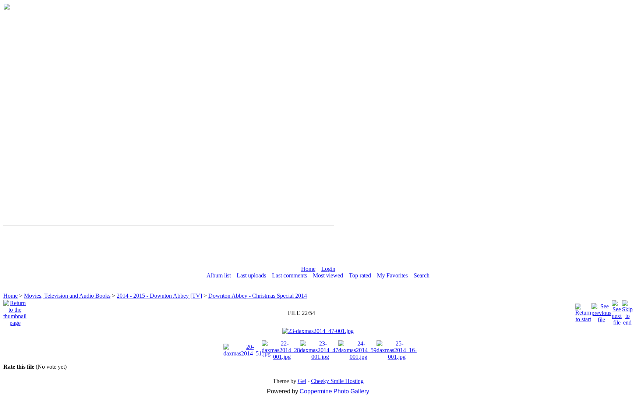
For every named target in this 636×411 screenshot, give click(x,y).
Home (308, 269)
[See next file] (617, 311)
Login (328, 269)
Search (422, 275)
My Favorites (392, 275)
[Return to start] (583, 311)
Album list (218, 275)
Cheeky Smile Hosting (337, 381)
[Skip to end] (627, 311)
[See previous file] (601, 311)
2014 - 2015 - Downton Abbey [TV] (159, 296)
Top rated (360, 275)
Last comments (289, 275)
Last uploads (251, 275)
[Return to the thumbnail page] (14, 311)
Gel (302, 381)
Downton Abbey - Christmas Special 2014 (257, 296)
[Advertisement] (318, 242)
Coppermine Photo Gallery (334, 391)
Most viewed (328, 275)
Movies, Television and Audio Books (67, 296)
